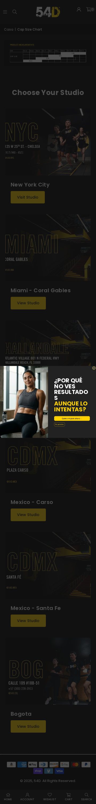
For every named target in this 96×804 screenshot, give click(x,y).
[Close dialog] (94, 368)
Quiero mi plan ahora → (72, 418)
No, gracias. (59, 424)
